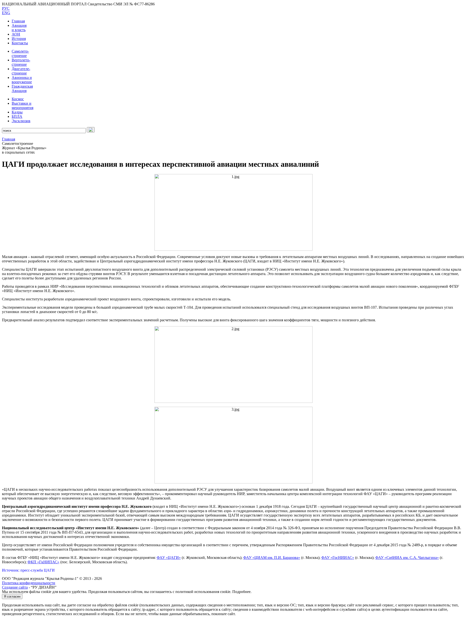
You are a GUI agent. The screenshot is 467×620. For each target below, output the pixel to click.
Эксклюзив (21, 121)
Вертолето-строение (21, 62)
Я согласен (12, 596)
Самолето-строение (20, 53)
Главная (18, 21)
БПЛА (17, 116)
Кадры (17, 112)
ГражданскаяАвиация (22, 88)
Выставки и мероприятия (22, 105)
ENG (6, 13)
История (19, 39)
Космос (18, 99)
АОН (16, 34)
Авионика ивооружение (22, 79)
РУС (5, 8)
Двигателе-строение (21, 71)
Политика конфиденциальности (28, 583)
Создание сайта (15, 587)
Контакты (20, 43)
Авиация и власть (19, 27)
